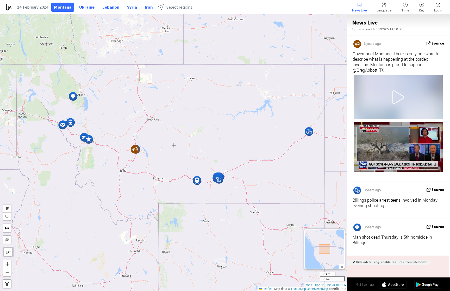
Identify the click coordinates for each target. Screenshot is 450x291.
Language (384, 10)
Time (405, 10)
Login (438, 10)
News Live (359, 10)
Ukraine (87, 7)
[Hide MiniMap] (341, 266)
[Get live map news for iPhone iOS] (393, 285)
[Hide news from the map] (7, 240)
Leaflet (267, 289)
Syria (132, 7)
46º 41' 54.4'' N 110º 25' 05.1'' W (326, 284)
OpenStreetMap (317, 289)
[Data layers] (7, 284)
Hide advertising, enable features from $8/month (391, 262)
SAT (8, 252)
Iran (149, 7)
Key (421, 10)
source (438, 43)
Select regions (179, 7)
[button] (63, 125)
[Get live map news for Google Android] (427, 285)
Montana (62, 7)
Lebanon (110, 7)
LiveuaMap (298, 289)
